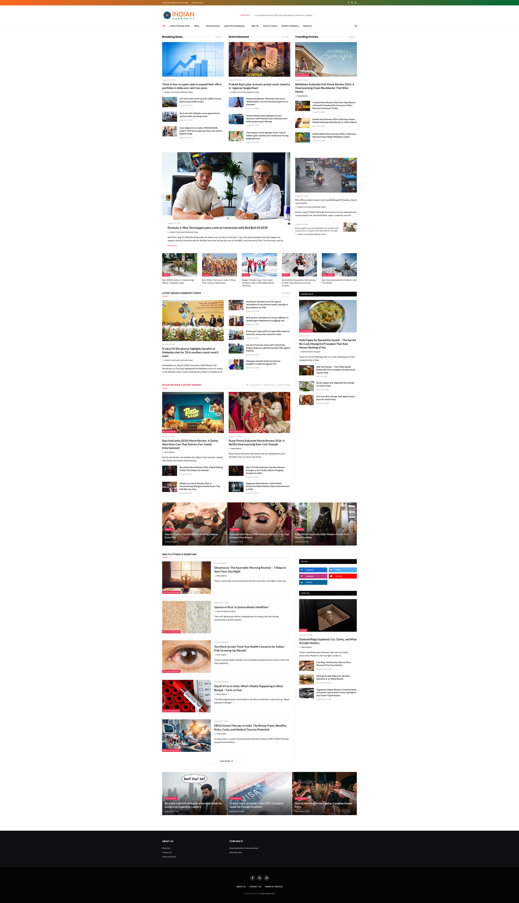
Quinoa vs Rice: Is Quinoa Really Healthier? (241, 607)
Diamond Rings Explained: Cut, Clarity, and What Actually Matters (328, 641)
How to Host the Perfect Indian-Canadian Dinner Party (324, 805)
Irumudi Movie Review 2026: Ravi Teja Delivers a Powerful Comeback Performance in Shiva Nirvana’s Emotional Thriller (285, 15)
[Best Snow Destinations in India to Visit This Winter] (339, 265)
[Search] (355, 26)
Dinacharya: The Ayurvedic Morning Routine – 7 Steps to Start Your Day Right (250, 569)
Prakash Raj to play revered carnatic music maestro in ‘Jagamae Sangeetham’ (259, 86)
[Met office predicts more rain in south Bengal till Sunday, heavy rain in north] (326, 175)
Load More (225, 761)
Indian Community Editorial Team (179, 92)
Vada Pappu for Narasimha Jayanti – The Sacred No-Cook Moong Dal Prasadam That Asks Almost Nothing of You (327, 343)
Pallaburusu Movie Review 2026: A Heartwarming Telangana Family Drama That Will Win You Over (199, 486)
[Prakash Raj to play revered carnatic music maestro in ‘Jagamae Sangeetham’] (259, 59)
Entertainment (213, 26)
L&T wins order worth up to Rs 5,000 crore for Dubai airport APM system (200, 100)
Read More (172, 245)
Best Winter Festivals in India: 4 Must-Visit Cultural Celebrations (219, 281)
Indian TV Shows (283, 385)
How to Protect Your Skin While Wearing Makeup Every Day (191, 536)
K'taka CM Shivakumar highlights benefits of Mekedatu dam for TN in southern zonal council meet (190, 352)
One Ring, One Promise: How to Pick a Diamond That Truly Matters (333, 663)
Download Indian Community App (175, 3)
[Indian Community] (179, 15)
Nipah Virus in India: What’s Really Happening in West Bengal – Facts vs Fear (248, 688)
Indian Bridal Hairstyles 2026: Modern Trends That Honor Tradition (322, 536)
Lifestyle (234, 529)
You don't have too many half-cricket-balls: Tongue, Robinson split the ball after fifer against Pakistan (268, 348)
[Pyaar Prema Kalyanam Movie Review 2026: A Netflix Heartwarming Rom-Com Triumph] (259, 412)
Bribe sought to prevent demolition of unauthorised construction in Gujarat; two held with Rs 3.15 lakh (316, 229)
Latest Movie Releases (234, 26)
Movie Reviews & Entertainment (182, 385)
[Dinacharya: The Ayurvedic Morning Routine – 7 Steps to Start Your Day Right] (186, 577)
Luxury (303, 630)
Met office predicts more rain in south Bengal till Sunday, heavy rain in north (326, 201)
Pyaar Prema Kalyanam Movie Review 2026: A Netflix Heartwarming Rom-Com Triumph (257, 442)
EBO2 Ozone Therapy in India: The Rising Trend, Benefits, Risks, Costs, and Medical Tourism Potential (250, 727)
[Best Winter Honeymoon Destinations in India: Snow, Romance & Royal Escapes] (299, 265)
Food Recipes (306, 331)
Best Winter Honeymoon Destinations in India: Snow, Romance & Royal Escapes (299, 283)
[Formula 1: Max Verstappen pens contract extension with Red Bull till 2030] (226, 188)
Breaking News (172, 37)
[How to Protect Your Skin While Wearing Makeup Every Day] (194, 524)
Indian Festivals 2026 (180, 26)
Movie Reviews (302, 75)
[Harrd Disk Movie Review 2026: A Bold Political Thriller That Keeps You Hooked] (169, 471)
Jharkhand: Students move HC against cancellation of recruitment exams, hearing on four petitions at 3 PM (267, 304)
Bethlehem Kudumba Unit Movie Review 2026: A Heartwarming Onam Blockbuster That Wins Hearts (324, 88)
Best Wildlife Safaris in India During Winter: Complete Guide (178, 281)
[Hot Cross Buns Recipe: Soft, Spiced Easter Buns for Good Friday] (306, 400)
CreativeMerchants (267, 893)
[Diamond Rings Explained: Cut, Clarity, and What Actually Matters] (328, 615)
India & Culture (270, 26)
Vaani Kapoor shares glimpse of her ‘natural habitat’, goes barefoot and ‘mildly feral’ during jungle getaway (267, 135)
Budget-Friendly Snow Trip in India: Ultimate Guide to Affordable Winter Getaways (258, 283)
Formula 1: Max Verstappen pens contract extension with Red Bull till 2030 (218, 228)
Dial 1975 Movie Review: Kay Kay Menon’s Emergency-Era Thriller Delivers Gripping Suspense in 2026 (265, 470)
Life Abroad (171, 798)
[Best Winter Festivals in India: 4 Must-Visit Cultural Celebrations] (219, 265)
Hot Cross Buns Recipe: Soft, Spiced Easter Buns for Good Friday (335, 397)
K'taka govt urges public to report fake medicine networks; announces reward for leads (268, 332)
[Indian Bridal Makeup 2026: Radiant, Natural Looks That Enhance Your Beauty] (259, 524)
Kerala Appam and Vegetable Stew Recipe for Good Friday (335, 384)
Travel (166, 275)
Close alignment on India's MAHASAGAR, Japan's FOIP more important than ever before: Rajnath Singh (200, 131)
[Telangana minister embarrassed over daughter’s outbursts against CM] (236, 364)
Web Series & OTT (237, 431)
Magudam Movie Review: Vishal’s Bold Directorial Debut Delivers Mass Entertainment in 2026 (267, 486)
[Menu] (164, 26)
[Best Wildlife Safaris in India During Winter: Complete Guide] (179, 265)
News (196, 26)
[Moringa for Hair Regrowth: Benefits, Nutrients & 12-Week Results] (306, 679)
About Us (166, 848)
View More (286, 293)
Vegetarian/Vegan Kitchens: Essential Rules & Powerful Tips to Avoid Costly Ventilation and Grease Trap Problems (336, 692)
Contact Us (167, 852)
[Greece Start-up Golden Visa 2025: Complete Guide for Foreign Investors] (259, 793)
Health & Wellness (290, 26)
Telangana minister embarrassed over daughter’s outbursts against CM (263, 362)
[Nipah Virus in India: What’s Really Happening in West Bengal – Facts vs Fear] (186, 696)
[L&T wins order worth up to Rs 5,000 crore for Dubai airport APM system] (169, 102)
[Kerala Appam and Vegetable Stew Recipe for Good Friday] (306, 386)
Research (307, 26)
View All (218, 37)
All (247, 385)
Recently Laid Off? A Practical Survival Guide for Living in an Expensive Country (193, 805)
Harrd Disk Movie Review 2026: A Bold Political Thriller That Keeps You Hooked (201, 468)
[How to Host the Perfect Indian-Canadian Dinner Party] (324, 793)
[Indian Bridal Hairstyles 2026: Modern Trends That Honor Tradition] (324, 524)
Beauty (169, 529)
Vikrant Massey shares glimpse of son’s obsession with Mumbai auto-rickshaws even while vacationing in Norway (266, 118)
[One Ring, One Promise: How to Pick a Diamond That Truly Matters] (306, 666)
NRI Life (255, 26)
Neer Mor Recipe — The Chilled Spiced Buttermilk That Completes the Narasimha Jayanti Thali (335, 370)
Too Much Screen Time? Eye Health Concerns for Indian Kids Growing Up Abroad (249, 648)
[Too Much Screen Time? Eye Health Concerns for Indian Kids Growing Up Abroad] (186, 656)
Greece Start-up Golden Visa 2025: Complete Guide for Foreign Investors (257, 805)
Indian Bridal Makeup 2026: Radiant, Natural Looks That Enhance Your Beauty (259, 536)
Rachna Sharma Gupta (311, 352)
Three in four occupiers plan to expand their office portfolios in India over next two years (191, 86)
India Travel (328, 275)
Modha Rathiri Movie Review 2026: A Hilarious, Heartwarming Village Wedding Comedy (334, 135)
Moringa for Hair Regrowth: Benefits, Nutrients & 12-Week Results (333, 677)
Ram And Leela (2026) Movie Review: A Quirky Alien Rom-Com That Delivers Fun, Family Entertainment (190, 444)
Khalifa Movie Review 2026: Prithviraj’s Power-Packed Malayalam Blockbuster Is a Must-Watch (334, 120)
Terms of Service (169, 857)
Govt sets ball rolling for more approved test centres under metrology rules (199, 114)
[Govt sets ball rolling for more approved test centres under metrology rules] (169, 117)
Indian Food (307, 294)
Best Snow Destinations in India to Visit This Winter (339, 281)
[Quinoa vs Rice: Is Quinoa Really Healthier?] (186, 617)
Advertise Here (198, 3)
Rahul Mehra (303, 96)
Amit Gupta (169, 452)
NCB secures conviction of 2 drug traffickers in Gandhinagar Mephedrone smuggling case (267, 319)
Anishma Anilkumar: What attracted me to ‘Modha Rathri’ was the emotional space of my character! (267, 101)
